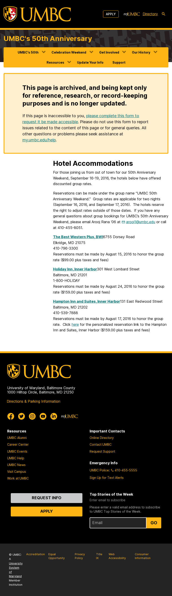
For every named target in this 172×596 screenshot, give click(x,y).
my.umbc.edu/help (39, 140)
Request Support (102, 451)
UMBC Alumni (17, 438)
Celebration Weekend (69, 52)
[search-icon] (163, 14)
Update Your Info (90, 62)
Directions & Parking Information (33, 401)
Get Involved (109, 52)
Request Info (46, 497)
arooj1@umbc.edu (140, 222)
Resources (55, 62)
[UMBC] (37, 14)
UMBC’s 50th (28, 52)
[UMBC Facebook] (11, 416)
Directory (150, 14)
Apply (111, 14)
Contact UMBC (101, 444)
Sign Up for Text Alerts (107, 477)
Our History (141, 52)
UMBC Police (99, 470)
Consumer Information (142, 556)
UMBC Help (15, 458)
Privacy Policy (80, 556)
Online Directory (102, 438)
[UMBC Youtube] (43, 416)
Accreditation (35, 554)
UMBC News (16, 465)
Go (153, 522)
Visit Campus (16, 471)
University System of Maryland (16, 570)
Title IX (99, 556)
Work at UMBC (18, 478)
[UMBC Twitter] (21, 416)
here (75, 324)
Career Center (18, 444)
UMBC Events (17, 451)
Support (118, 62)
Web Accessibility (117, 556)
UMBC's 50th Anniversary (48, 38)
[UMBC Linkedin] (54, 416)
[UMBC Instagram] (32, 416)
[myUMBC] (131, 14)
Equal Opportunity (56, 556)
